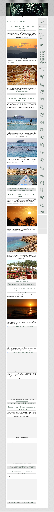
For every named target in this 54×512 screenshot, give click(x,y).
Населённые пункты (25, 188)
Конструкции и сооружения (16, 188)
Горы (24, 402)
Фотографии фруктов (42, 61)
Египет (25, 283)
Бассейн (34, 189)
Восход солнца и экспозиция (22, 472)
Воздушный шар (18, 467)
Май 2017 (41, 128)
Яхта (27, 190)
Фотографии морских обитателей (24, 189)
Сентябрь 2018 (42, 113)
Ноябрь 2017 (42, 122)
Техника (17, 189)
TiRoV (24, 30)
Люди (21, 188)
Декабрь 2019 (42, 97)
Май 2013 (41, 175)
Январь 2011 (42, 206)
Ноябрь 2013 (42, 169)
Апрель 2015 (42, 152)
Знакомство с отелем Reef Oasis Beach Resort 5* (22, 195)
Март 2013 (41, 177)
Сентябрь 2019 (42, 100)
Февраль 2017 (42, 131)
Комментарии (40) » (32, 403)
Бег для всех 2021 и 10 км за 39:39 (43, 224)
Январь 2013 (42, 180)
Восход (23, 283)
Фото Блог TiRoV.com (27, 9)
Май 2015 (41, 151)
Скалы (16, 190)
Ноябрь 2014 (42, 158)
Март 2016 (41, 143)
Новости (30, 188)
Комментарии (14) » (24, 285)
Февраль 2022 (42, 70)
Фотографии (32, 93)
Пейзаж (21, 93)
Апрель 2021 (42, 82)
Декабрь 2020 (42, 86)
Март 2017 (41, 130)
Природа (24, 93)
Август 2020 (42, 91)
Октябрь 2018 (42, 112)
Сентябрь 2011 (42, 197)
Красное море (31, 283)
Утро (29, 502)
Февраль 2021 (42, 84)
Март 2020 (41, 94)
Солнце (18, 190)
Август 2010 (42, 212)
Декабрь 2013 (42, 168)
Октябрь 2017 (42, 123)
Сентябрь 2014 (42, 160)
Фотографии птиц (42, 59)
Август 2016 (42, 138)
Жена (27, 283)
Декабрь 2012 (42, 181)
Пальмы (15, 284)
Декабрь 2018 (42, 109)
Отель (13, 284)
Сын (20, 190)
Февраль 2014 (42, 167)
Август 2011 (41, 198)
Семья (14, 190)
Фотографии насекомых (42, 57)
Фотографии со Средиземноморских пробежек (21, 27)
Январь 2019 (42, 108)
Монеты (41, 39)
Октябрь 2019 (42, 99)
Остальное (13, 502)
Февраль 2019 (42, 107)
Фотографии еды (42, 51)
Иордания (29, 402)
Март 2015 (41, 153)
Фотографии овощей (43, 58)
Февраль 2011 (42, 205)
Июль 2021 (41, 78)
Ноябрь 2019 (42, 98)
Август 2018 (42, 114)
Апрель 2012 (42, 190)
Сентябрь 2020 (42, 90)
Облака (14, 93)
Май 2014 (41, 165)
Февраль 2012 (42, 192)
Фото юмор (41, 50)
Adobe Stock (41, 22)
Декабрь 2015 (42, 144)
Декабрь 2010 (42, 207)
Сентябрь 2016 (42, 137)
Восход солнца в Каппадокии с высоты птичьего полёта (21, 408)
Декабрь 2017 (42, 121)
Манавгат (11, 93)
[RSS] (7, 506)
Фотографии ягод (42, 63)
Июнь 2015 (41, 150)
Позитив (18, 284)
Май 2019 (41, 105)
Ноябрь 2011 (42, 195)
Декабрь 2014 (42, 157)
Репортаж (10, 190)
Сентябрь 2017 (42, 124)
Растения (14, 189)
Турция (29, 93)
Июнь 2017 (41, 127)
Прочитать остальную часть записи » (22, 91)
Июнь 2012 (41, 188)
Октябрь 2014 (42, 159)
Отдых (19, 93)
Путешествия (10, 189)
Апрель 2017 (42, 129)
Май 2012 (41, 189)
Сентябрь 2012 (42, 184)
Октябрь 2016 (42, 136)
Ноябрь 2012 (42, 182)
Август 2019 (42, 101)
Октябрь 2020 (42, 89)
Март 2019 (41, 106)
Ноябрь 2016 (42, 135)
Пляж (19, 403)
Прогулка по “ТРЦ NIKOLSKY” (42, 218)
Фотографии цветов (43, 62)
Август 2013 (42, 173)
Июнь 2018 (41, 115)
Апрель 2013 (42, 176)
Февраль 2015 (42, 154)
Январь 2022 (42, 71)
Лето (8, 93)
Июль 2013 (41, 174)
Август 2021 (42, 77)
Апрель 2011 (42, 203)
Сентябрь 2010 (42, 211)
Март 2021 (41, 83)
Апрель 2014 (42, 166)
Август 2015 (42, 147)
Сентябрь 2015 (42, 146)
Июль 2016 (41, 139)
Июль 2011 (41, 199)
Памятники (41, 44)
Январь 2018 (42, 120)
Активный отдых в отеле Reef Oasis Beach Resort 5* (21, 99)
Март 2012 (41, 191)
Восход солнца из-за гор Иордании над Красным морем (21, 290)
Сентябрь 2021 (42, 76)
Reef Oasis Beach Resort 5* (22, 103)
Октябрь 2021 (42, 75)
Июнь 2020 (41, 93)
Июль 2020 (41, 92)
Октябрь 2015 (42, 145)
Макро (41, 38)
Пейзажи (33, 188)
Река (26, 93)
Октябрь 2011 (42, 196)
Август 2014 (42, 161)
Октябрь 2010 (42, 210)
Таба (28, 403)
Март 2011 (41, 204)
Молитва (12, 403)
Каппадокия (27, 467)
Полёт (33, 467)
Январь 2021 (42, 85)
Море (34, 283)
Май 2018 (41, 116)
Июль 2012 (41, 187)
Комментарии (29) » (31, 190)
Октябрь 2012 (42, 183)
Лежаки (9, 403)
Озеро (16, 93)
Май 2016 (41, 142)
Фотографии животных (42, 53)
